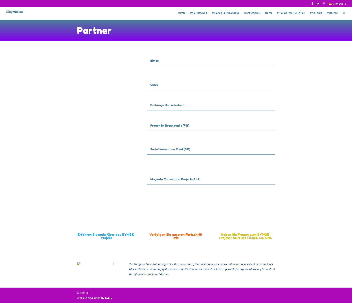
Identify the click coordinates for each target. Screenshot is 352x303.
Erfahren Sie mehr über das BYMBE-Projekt (106, 236)
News (268, 13)
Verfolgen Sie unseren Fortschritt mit (175, 236)
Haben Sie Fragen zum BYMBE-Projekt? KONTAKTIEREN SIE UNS (245, 236)
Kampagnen (252, 13)
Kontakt (333, 13)
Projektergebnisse (226, 13)
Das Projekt (199, 13)
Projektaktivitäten (291, 13)
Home (182, 13)
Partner (316, 13)
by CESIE (106, 298)
